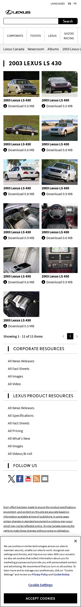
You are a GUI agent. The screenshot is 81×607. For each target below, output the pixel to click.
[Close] (76, 541)
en (69, 3)
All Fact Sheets (18, 368)
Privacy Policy (40, 574)
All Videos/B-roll (20, 453)
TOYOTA (35, 36)
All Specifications (21, 415)
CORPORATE (15, 36)
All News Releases (21, 361)
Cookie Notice (61, 574)
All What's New (19, 438)
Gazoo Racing (69, 35)
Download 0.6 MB (21, 106)
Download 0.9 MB (59, 194)
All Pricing (15, 430)
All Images (15, 376)
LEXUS (52, 36)
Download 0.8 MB (59, 150)
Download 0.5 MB (59, 106)
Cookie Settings (40, 585)
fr (75, 3)
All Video (14, 384)
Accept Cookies (40, 598)
